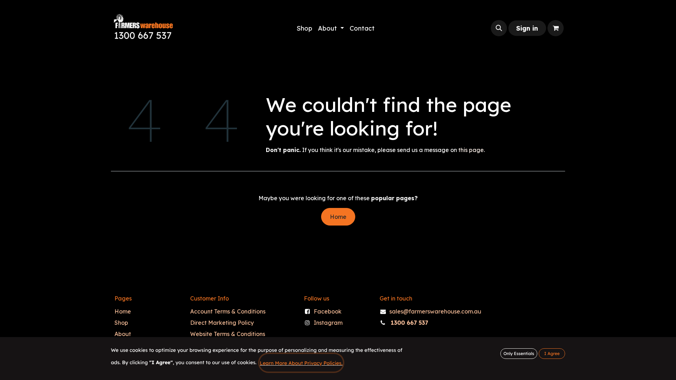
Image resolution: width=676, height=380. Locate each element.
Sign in (527, 28)
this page (471, 149)
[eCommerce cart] (555, 28)
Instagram (328, 322)
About (122, 333)
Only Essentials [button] (518, 353)
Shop (121, 322)
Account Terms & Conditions (227, 311)
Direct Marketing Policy (222, 322)
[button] (499, 28)
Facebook (328, 311)
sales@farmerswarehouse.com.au (435, 311)
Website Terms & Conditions (227, 333)
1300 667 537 (409, 322)
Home (338, 216)
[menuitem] (304, 28)
